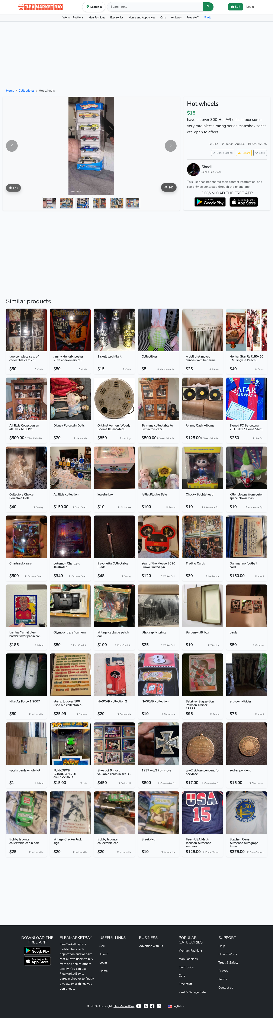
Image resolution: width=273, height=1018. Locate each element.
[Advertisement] (136, 55)
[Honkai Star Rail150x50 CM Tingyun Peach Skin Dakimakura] (246, 330)
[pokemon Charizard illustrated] (70, 537)
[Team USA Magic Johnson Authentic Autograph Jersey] (202, 812)
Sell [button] (237, 6)
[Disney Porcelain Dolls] (70, 399)
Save (262, 153)
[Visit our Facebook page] (152, 1006)
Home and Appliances (142, 17)
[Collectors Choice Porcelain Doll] (26, 468)
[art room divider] (246, 674)
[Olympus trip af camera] (70, 605)
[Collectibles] (158, 330)
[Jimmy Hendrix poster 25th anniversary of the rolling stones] (70, 330)
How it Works (227, 954)
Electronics (116, 17)
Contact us (225, 987)
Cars (163, 17)
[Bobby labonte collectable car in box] (26, 812)
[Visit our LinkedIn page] (159, 1006)
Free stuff (192, 17)
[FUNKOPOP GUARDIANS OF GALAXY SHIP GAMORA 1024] (70, 743)
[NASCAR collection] (158, 674)
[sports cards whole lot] (26, 743)
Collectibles (27, 90)
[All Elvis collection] (70, 468)
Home (10, 90)
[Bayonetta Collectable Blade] (114, 537)
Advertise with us (151, 946)
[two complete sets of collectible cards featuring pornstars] (26, 330)
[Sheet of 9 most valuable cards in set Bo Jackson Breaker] (114, 743)
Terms (222, 979)
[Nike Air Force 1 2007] (26, 674)
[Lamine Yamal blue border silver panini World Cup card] (26, 605)
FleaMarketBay (123, 1006)
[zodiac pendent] (246, 743)
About (103, 954)
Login (250, 6)
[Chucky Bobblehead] (202, 468)
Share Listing (224, 153)
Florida (229, 144)
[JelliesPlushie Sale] (158, 468)
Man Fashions (97, 17)
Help (221, 946)
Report (246, 153)
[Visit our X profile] (146, 1006)
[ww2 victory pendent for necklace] (202, 743)
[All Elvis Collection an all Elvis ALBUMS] (26, 399)
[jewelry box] (114, 468)
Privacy (223, 971)
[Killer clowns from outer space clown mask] (246, 468)
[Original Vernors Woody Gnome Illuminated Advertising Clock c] (114, 399)
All (209, 17)
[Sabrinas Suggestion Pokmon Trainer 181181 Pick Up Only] (202, 674)
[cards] (246, 605)
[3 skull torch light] (114, 330)
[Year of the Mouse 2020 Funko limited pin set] (158, 537)
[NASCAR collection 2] (114, 674)
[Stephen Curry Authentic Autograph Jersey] (246, 812)
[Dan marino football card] (246, 537)
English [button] (177, 1006)
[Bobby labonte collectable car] (114, 812)
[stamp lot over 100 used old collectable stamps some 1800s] (70, 674)
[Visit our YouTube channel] (138, 1006)
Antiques (176, 17)
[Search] (208, 6)
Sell (102, 946)
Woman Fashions (72, 17)
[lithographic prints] (158, 605)
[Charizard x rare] (26, 537)
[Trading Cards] (202, 537)
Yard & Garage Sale (192, 992)
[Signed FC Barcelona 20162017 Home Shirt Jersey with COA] (246, 399)
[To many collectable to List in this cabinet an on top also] (158, 399)
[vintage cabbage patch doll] (114, 605)
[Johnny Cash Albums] (202, 399)
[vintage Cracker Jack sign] (70, 812)
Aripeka (240, 144)
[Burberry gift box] (202, 605)
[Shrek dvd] (158, 812)
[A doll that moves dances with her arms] (202, 330)
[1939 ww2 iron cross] (158, 743)
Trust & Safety (228, 962)
